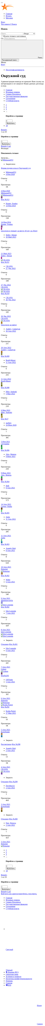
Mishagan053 (11, 172)
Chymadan (5, 444)
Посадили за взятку (9, 325)
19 (7, 126)
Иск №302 (5, 576)
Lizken (3, 669)
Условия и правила (13, 977)
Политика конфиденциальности (19, 979)
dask (7, 486)
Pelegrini (4, 569)
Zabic (8, 517)
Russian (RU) (13, 972)
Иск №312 (5, 199)
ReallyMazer (10, 360)
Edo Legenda (11, 611)
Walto (8, 580)
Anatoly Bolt (11, 548)
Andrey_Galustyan (13, 329)
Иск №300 (13, 819)
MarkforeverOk (7, 600)
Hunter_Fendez (12, 204)
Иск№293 (5, 676)
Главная (9, 14)
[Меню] (2, 2)
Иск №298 (16, 744)
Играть (9, 16)
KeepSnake (5, 732)
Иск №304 (5, 482)
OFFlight (9, 680)
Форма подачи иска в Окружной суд (16, 168)
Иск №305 (5, 513)
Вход (3, 65)
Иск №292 (5, 707)
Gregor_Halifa (6, 506)
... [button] (6, 111)
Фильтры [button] (4, 148)
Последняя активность (15, 70)
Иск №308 (5, 388)
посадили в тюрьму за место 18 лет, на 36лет (19, 231)
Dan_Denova (11, 823)
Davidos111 (10, 786)
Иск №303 (5, 544)
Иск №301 (13, 644)
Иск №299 (13, 782)
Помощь (9, 981)
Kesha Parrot (11, 711)
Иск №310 (5, 294)
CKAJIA (9, 266)
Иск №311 (5, 262)
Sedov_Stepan (11, 235)
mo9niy (9, 423)
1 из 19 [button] (4, 132)
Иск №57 (4, 419)
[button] (24, 929)
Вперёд (4, 130)
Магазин (9, 18)
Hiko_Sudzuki (11, 392)
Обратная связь (12, 974)
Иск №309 (5, 356)
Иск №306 (5, 450)
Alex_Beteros (11, 454)
